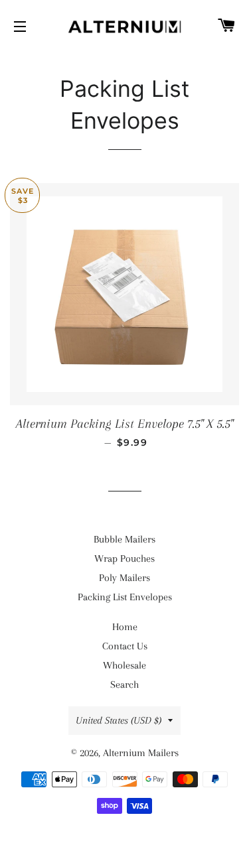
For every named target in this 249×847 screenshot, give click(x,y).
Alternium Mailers (141, 753)
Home (124, 627)
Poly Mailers (124, 578)
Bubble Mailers (124, 539)
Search (124, 684)
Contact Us (124, 646)
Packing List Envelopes (125, 597)
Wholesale (124, 665)
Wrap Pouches (124, 558)
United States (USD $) (118, 720)
